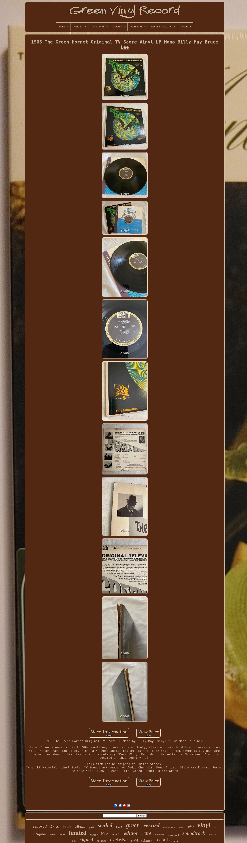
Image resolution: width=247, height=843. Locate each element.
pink (91, 827)
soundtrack (193, 833)
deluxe (212, 834)
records (163, 839)
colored (40, 826)
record (151, 825)
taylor (94, 835)
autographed (173, 835)
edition (131, 833)
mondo (116, 834)
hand (181, 828)
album (80, 826)
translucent (159, 834)
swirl (134, 840)
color (190, 827)
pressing (102, 840)
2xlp (54, 827)
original (39, 833)
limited (77, 832)
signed (86, 839)
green (133, 825)
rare (147, 833)
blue (104, 834)
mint (74, 841)
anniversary (169, 827)
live (215, 828)
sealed (105, 825)
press (62, 834)
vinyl (203, 825)
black (119, 827)
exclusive (119, 839)
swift (175, 841)
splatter (146, 840)
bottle (67, 827)
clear (52, 834)
